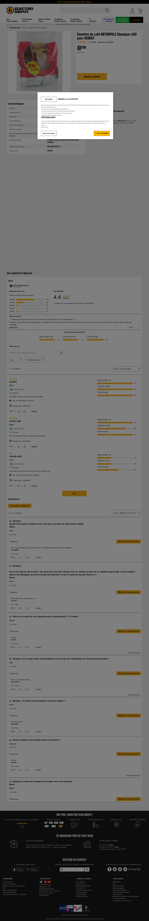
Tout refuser (49, 99)
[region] (75, 115)
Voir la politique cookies (48, 117)
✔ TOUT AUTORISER (101, 133)
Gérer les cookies (49, 133)
